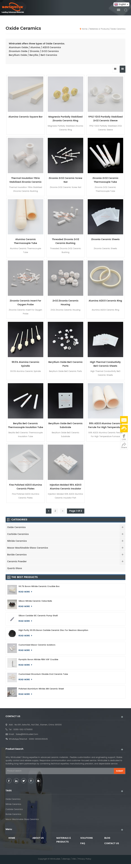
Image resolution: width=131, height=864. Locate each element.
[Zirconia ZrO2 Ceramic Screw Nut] (65, 155)
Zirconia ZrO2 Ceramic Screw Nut (65, 180)
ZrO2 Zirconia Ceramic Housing (65, 302)
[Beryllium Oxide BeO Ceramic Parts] (65, 339)
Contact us (111, 843)
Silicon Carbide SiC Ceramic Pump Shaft (38, 615)
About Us (38, 838)
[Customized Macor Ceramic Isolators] (12, 648)
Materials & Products (99, 29)
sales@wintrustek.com (27, 734)
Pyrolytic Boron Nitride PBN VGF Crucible (38, 659)
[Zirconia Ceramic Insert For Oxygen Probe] (25, 278)
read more (105, 443)
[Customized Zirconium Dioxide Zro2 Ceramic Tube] (12, 677)
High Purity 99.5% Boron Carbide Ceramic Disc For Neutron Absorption (53, 630)
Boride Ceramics (17, 554)
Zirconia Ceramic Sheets (105, 239)
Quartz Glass (14, 568)
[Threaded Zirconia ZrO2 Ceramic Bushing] (65, 217)
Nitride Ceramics (17, 541)
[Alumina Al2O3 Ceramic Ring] (105, 278)
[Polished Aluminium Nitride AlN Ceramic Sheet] (12, 692)
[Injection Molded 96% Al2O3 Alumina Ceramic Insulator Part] (65, 462)
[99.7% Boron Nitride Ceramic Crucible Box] (12, 589)
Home (84, 29)
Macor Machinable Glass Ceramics (27, 548)
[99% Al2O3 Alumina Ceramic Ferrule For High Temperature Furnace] (105, 400)
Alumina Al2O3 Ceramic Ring (105, 301)
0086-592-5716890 (23, 729)
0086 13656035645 (38, 739)
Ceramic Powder (17, 561)
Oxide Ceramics (118, 29)
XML (74, 859)
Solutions (86, 838)
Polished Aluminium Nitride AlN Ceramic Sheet (41, 688)
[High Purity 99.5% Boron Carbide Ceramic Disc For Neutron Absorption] (12, 633)
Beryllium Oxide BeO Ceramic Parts (65, 364)
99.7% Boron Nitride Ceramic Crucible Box (39, 586)
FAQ (82, 843)
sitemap (66, 859)
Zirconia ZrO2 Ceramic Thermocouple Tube (105, 180)
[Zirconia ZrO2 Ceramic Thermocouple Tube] (105, 155)
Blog (107, 838)
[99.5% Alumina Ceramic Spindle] (25, 339)
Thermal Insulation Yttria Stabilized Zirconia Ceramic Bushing (25, 180)
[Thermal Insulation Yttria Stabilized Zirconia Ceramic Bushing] (25, 155)
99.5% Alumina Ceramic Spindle (25, 364)
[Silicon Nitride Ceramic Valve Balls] (12, 604)
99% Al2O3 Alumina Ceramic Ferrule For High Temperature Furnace (105, 425)
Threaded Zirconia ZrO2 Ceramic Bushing (65, 241)
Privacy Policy (84, 859)
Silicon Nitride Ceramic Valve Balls (35, 601)
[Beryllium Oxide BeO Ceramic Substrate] (65, 400)
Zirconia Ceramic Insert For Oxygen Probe (25, 302)
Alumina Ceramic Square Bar (25, 117)
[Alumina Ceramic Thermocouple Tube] (25, 217)
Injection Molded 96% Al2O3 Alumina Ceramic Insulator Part (65, 487)
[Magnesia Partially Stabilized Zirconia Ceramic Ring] (65, 94)
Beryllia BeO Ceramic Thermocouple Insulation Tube (25, 425)
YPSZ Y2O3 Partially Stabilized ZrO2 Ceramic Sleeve (105, 118)
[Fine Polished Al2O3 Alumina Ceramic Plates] (25, 462)
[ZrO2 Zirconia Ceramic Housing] (65, 278)
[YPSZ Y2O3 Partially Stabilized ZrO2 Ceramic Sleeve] (105, 94)
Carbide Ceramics (18, 534)
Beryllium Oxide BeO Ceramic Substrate (65, 425)
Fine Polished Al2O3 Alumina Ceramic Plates (25, 487)
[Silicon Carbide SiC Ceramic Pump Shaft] (12, 619)
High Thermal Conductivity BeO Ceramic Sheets (105, 364)
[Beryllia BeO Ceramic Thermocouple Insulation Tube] (25, 400)
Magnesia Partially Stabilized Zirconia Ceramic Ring (65, 118)
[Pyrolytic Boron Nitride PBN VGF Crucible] (12, 663)
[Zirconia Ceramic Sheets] (105, 217)
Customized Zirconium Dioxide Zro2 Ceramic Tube (43, 674)
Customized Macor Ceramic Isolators (37, 644)
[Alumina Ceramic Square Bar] (25, 94)
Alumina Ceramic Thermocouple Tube (25, 241)
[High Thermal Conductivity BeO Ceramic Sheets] (105, 339)
